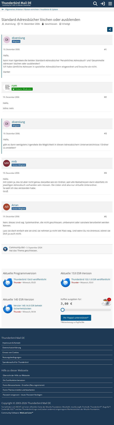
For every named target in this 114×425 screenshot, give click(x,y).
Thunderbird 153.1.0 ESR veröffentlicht (90, 279)
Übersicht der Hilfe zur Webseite (16, 375)
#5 (105, 216)
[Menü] (110, 4)
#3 (105, 133)
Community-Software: (17, 413)
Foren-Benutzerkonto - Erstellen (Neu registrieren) (23, 385)
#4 (105, 172)
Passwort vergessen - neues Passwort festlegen (22, 394)
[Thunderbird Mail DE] (16, 4)
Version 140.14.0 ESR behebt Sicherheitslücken (28, 307)
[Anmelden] (103, 3)
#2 (105, 97)
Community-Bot (17, 247)
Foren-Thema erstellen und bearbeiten (19, 390)
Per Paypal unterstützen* (75, 317)
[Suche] (95, 4)
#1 (105, 49)
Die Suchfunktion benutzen (14, 380)
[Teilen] (110, 29)
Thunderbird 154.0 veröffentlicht (30, 279)
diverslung (10, 23)
